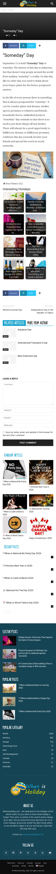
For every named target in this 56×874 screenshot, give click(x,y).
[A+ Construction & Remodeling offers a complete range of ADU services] (9, 667)
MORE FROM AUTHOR (37, 323)
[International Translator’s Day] (9, 346)
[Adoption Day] (9, 333)
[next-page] (8, 369)
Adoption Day (24, 329)
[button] (4, 3)
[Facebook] (6, 853)
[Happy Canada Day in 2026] (41, 526)
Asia (45, 863)
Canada (30, 863)
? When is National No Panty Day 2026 (22, 553)
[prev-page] (4, 369)
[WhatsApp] (42, 853)
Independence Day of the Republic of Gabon (42, 311)
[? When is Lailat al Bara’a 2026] (15, 501)
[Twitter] (35, 853)
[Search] (52, 3)
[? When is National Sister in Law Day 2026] (9, 688)
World (11, 10)
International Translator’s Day (32, 342)
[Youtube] (50, 853)
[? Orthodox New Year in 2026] (41, 472)
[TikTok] (28, 853)
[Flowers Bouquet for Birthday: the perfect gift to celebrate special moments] (9, 654)
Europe (38, 863)
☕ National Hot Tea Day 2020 (18, 590)
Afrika (23, 866)
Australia (15, 866)
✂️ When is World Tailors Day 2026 (21, 602)
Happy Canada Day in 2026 (40, 538)
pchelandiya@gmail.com (33, 834)
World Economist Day (12, 310)
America (21, 863)
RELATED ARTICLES (14, 323)
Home (3, 10)
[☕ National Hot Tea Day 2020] (41, 500)
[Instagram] (13, 853)
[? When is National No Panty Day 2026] (15, 469)
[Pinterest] (20, 853)
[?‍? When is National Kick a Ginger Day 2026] (9, 701)
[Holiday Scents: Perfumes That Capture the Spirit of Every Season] (9, 640)
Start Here (11, 863)
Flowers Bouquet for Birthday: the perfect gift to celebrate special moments (32, 653)
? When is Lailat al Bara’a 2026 (18, 578)
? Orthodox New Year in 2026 (17, 565)
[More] (40, 45)
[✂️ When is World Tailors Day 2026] (15, 524)
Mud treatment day (27, 356)
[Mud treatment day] (9, 359)
